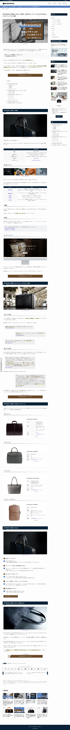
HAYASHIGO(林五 (26, 176)
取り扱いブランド (12, 85)
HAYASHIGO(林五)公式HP (25, 630)
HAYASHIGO (10, 663)
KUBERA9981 (10, 193)
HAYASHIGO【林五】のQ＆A (13, 101)
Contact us (59, 116)
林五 (21, 663)
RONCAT (10, 197)
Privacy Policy (34, 726)
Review (53, 28)
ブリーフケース (12, 97)
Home (30, 726)
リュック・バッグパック (13, 99)
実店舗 (11, 87)
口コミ (19, 663)
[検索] (66, 0)
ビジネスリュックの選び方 (56, 24)
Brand (5, 663)
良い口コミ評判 (12, 91)
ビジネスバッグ (15, 663)
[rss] (65, 0)
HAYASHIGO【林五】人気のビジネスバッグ (15, 94)
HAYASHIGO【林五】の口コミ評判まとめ (15, 102)
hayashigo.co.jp (36, 158)
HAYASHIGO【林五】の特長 (13, 83)
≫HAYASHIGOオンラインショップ (25, 75)
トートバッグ (12, 98)
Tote (53, 32)
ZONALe (10, 195)
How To (53, 17)
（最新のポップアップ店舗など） (10, 229)
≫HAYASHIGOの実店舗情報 (9, 228)
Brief (53, 30)
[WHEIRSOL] (9, 3)
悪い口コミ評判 (56, 135)
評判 (24, 663)
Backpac (53, 34)
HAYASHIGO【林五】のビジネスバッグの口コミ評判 (17, 90)
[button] (6, 669)
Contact (39, 726)
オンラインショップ (57, 129)
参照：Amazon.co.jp (9, 367)
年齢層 (11, 86)
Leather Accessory (55, 36)
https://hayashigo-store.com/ (36, 160)
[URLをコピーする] (45, 669)
